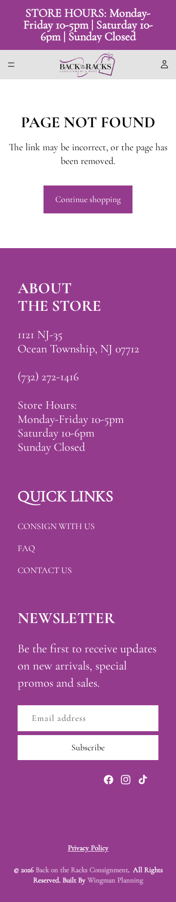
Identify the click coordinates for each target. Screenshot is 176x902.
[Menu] (11, 64)
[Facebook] (108, 780)
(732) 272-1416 (48, 377)
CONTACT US (45, 570)
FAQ (26, 548)
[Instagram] (126, 780)
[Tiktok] (143, 780)
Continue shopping (88, 199)
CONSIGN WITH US (56, 526)
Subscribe (88, 747)
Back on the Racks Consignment (82, 869)
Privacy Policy (88, 847)
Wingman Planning (115, 880)
